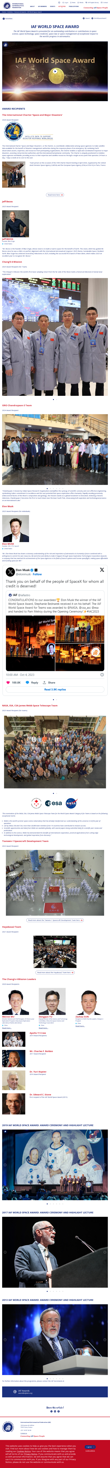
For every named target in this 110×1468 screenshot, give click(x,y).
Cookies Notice (24, 1451)
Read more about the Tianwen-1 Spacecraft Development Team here (54, 920)
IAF (13, 5)
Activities (10, 12)
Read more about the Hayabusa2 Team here (54, 972)
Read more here (54, 195)
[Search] (59, 2)
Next (105, 337)
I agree (89, 1447)
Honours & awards (20, 12)
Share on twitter (51, 1411)
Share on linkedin (55, 1411)
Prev (5, 337)
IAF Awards (25, 1391)
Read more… (7, 1028)
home (4, 12)
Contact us (24, 1433)
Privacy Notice (30, 1454)
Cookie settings (90, 1451)
